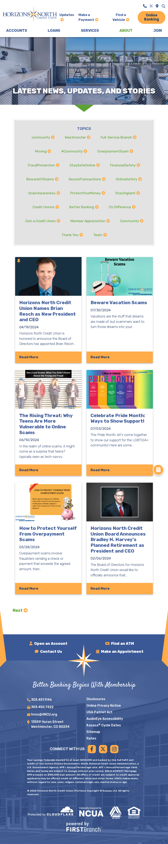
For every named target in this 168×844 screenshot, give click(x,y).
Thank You (69, 235)
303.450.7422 (42, 707)
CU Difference (120, 207)
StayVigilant (125, 193)
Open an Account (50, 643)
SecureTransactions (85, 179)
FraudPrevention (41, 165)
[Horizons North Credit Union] (30, 14)
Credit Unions (43, 207)
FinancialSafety (123, 165)
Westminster (75, 137)
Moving (41, 151)
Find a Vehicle (119, 17)
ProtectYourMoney (85, 193)
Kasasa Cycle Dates (103, 725)
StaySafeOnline (82, 165)
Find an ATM (122, 643)
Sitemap (93, 732)
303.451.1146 (41, 700)
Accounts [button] (16, 30)
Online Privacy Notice (103, 706)
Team (97, 235)
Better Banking (81, 207)
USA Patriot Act (99, 712)
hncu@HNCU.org (44, 714)
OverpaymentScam (113, 151)
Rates (91, 738)
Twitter (103, 749)
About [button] (126, 30)
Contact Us (51, 651)
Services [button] (90, 30)
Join (157, 30)
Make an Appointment (122, 651)
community (41, 137)
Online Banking (151, 17)
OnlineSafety (126, 179)
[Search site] (163, 6)
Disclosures (95, 699)
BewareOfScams (40, 179)
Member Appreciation (87, 221)
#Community (72, 151)
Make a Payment (86, 17)
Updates (66, 15)
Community (129, 221)
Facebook (92, 749)
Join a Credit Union (40, 221)
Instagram (114, 749)
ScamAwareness (42, 193)
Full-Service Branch (116, 137)
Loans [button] (54, 30)
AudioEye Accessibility (104, 719)
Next (18, 610)
